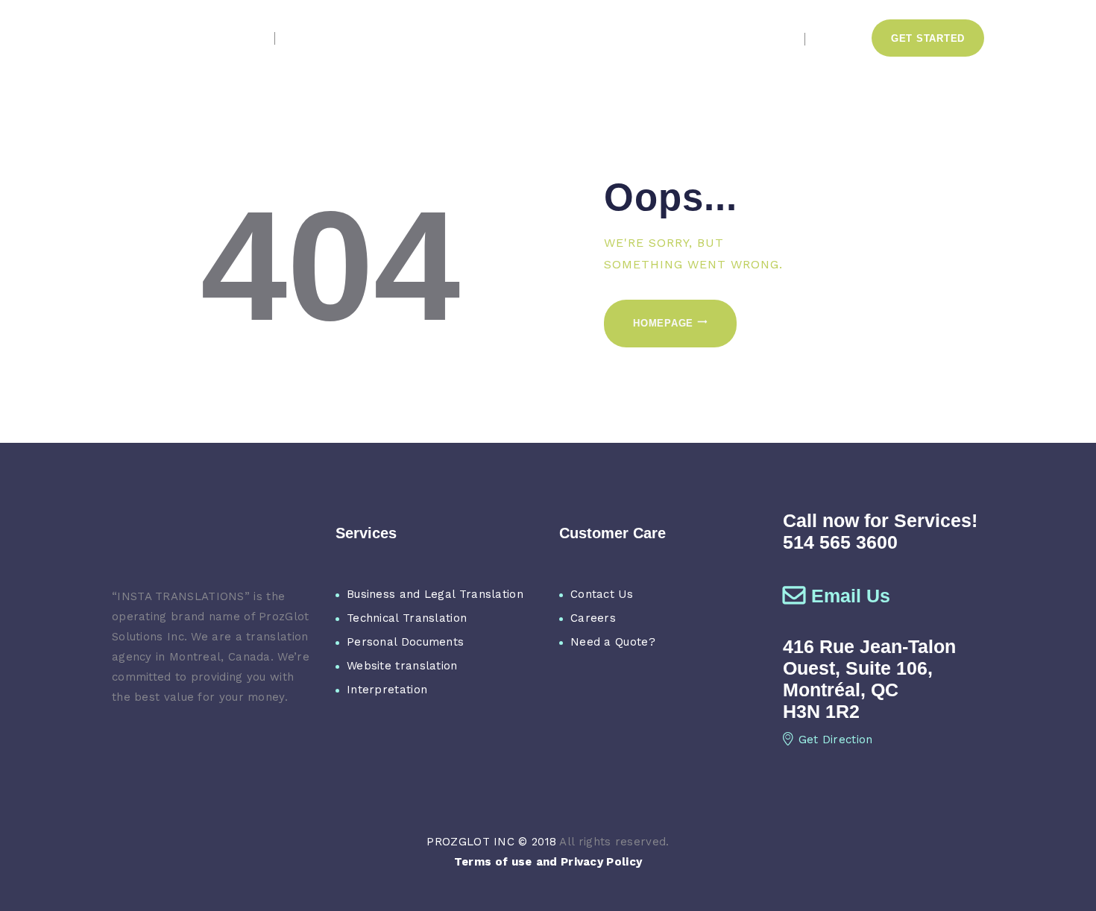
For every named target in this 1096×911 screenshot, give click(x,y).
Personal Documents (405, 642)
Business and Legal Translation (435, 594)
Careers (593, 618)
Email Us (850, 595)
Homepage (663, 323)
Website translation (402, 665)
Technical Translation (407, 618)
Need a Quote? (612, 642)
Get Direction (836, 739)
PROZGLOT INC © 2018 (491, 841)
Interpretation (387, 689)
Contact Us (601, 594)
